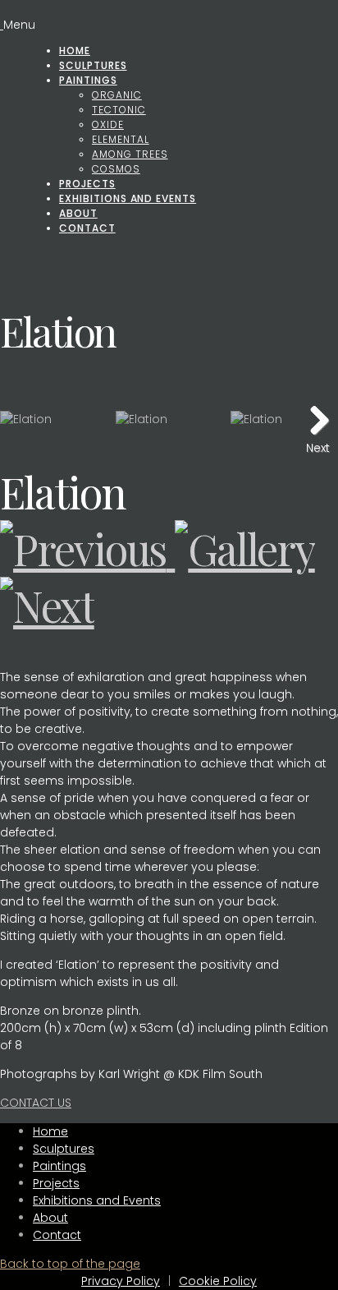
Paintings (88, 80)
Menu (19, 24)
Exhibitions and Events (127, 198)
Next (318, 446)
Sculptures (93, 65)
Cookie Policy (218, 1281)
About (78, 213)
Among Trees (130, 154)
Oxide (108, 124)
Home (74, 51)
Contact (87, 228)
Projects (87, 184)
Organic (117, 95)
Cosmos (116, 169)
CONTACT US (35, 1102)
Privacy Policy (120, 1281)
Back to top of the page (70, 1263)
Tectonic (119, 110)
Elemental (120, 139)
